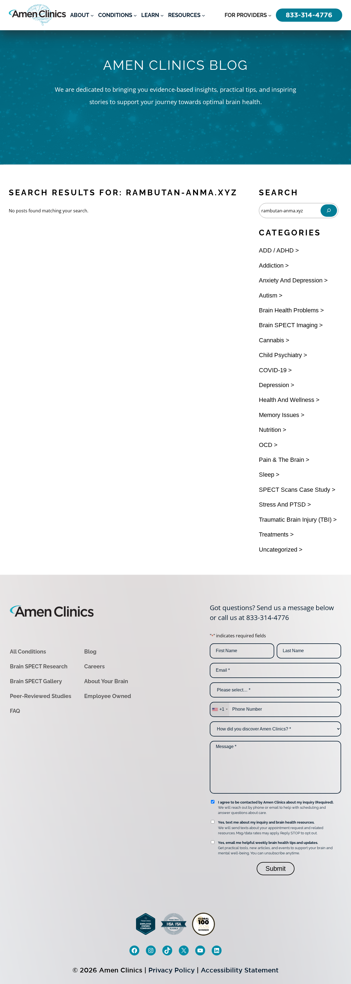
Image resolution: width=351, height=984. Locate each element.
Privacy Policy (171, 970)
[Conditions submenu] (135, 15)
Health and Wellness (286, 399)
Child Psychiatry (280, 355)
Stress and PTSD (282, 504)
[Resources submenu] (203, 15)
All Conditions (28, 651)
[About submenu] (92, 15)
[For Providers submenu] (269, 15)
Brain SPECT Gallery (36, 681)
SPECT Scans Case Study (294, 489)
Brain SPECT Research (38, 666)
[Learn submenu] (162, 15)
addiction (271, 265)
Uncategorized (278, 549)
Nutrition (270, 429)
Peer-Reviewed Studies (40, 696)
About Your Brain (106, 681)
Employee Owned (107, 696)
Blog (90, 651)
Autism (268, 295)
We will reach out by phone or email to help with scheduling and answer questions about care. (276, 807)
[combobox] (219, 709)
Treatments (273, 534)
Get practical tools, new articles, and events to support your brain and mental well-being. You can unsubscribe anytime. (275, 848)
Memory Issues (279, 415)
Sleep (266, 474)
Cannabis (271, 340)
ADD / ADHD (276, 250)
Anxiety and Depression (290, 280)
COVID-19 (273, 370)
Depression (274, 385)
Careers (94, 666)
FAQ (15, 711)
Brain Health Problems (289, 310)
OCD (265, 444)
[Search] (329, 210)
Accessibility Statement (240, 970)
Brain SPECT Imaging (288, 325)
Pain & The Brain (281, 459)
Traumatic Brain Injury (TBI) (295, 519)
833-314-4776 (267, 617)
